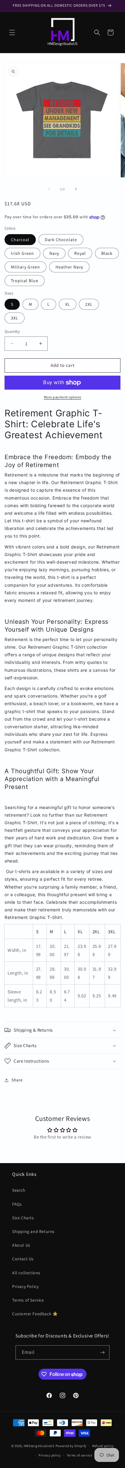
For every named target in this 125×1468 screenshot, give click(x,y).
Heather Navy (69, 267)
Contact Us (23, 1258)
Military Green (25, 267)
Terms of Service (28, 1300)
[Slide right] (76, 189)
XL (67, 304)
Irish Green (22, 253)
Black (107, 253)
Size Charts (23, 1217)
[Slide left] (49, 189)
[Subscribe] (102, 1352)
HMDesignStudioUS (39, 1446)
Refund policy (103, 1446)
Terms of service (79, 1455)
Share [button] (17, 1080)
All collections (26, 1272)
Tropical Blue (24, 280)
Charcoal (20, 239)
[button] (12, 32)
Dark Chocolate (61, 239)
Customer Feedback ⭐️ (35, 1313)
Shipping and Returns (33, 1231)
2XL (89, 304)
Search (18, 1190)
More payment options (62, 397)
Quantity (12, 331)
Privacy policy (50, 1455)
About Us (21, 1245)
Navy (54, 253)
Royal (80, 253)
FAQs (17, 1204)
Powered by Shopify (71, 1446)
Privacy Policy (25, 1286)
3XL (14, 318)
